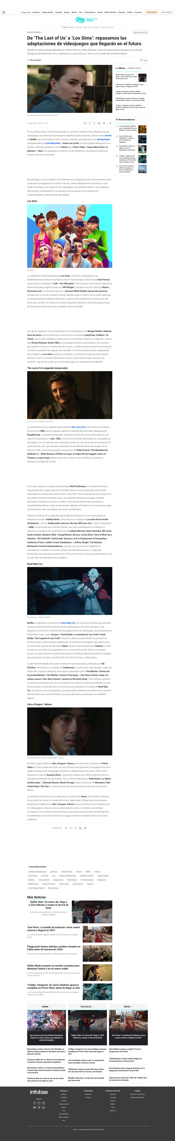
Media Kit (113, 1110)
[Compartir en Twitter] (94, 123)
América (63, 1094)
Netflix (88, 872)
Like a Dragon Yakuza (36, 888)
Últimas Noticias (110, 12)
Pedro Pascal (72, 880)
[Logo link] (87, 20)
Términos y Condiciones (137, 1094)
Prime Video (33, 876)
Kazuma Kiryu (53, 888)
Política (130, 12)
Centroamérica (89, 12)
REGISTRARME (152, 12)
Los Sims (44, 876)
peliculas (54, 872)
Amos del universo (86, 876)
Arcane (78, 872)
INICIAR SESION (166, 12)
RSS (63, 1120)
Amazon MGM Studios (68, 876)
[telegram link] (39, 1107)
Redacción (88, 1094)
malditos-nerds (66, 872)
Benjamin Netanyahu (107, 27)
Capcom (90, 884)
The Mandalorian (87, 880)
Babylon (31, 880)
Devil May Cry (78, 884)
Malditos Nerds (34, 32)
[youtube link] (34, 1107)
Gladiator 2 (102, 880)
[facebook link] (34, 1103)
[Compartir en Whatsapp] (85, 123)
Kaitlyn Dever (64, 884)
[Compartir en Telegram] (104, 123)
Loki (53, 876)
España (67, 12)
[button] (4, 12)
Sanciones (79, 27)
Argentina (36, 12)
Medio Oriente (87, 27)
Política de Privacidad (137, 1097)
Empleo (88, 1097)
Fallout (97, 872)
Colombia (58, 12)
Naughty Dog (58, 880)
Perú (80, 12)
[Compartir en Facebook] (90, 123)
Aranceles (96, 27)
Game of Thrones (49, 884)
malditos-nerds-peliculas (37, 872)
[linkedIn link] (43, 1107)
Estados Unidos (47, 12)
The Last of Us (44, 880)
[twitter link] (39, 1103)
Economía (138, 12)
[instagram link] (43, 1103)
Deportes (122, 12)
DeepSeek (71, 27)
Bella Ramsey (33, 884)
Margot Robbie (103, 876)
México (74, 12)
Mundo (100, 12)
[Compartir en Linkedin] (99, 123)
